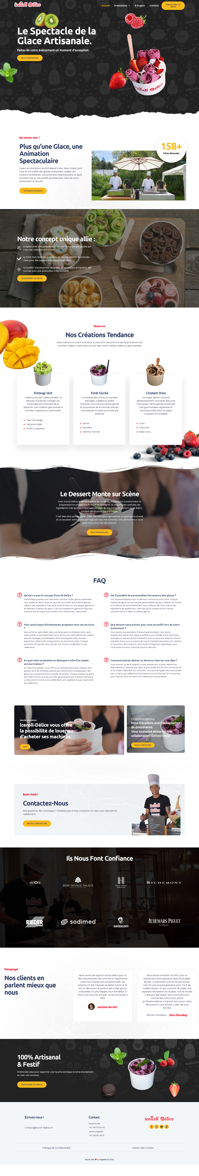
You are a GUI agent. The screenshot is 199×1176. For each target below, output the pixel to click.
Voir (25, 746)
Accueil (106, 5)
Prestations (120, 5)
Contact (154, 5)
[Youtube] (161, 1127)
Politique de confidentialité (56, 1147)
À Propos (140, 5)
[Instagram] (156, 1127)
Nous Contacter (142, 745)
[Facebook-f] (151, 1127)
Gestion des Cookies (143, 1147)
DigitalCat (104, 1159)
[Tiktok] (166, 1127)
